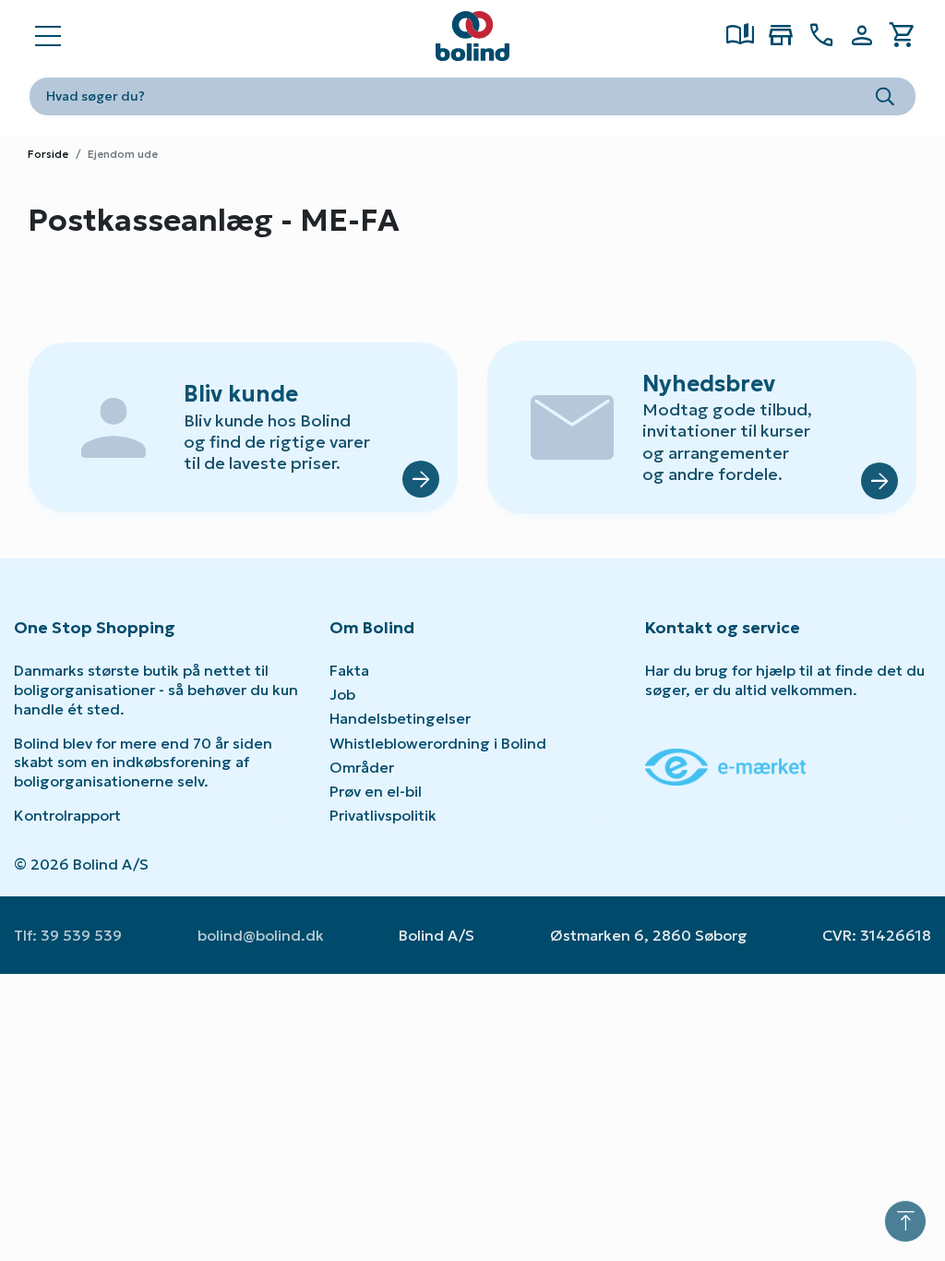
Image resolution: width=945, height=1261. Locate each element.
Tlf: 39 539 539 (68, 935)
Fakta (349, 670)
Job (342, 694)
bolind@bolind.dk (260, 935)
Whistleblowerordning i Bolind (437, 743)
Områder (361, 767)
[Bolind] (472, 36)
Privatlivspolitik (383, 815)
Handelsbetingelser (400, 718)
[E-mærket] (725, 765)
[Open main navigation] (48, 36)
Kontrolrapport (67, 815)
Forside (48, 154)
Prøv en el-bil (375, 791)
